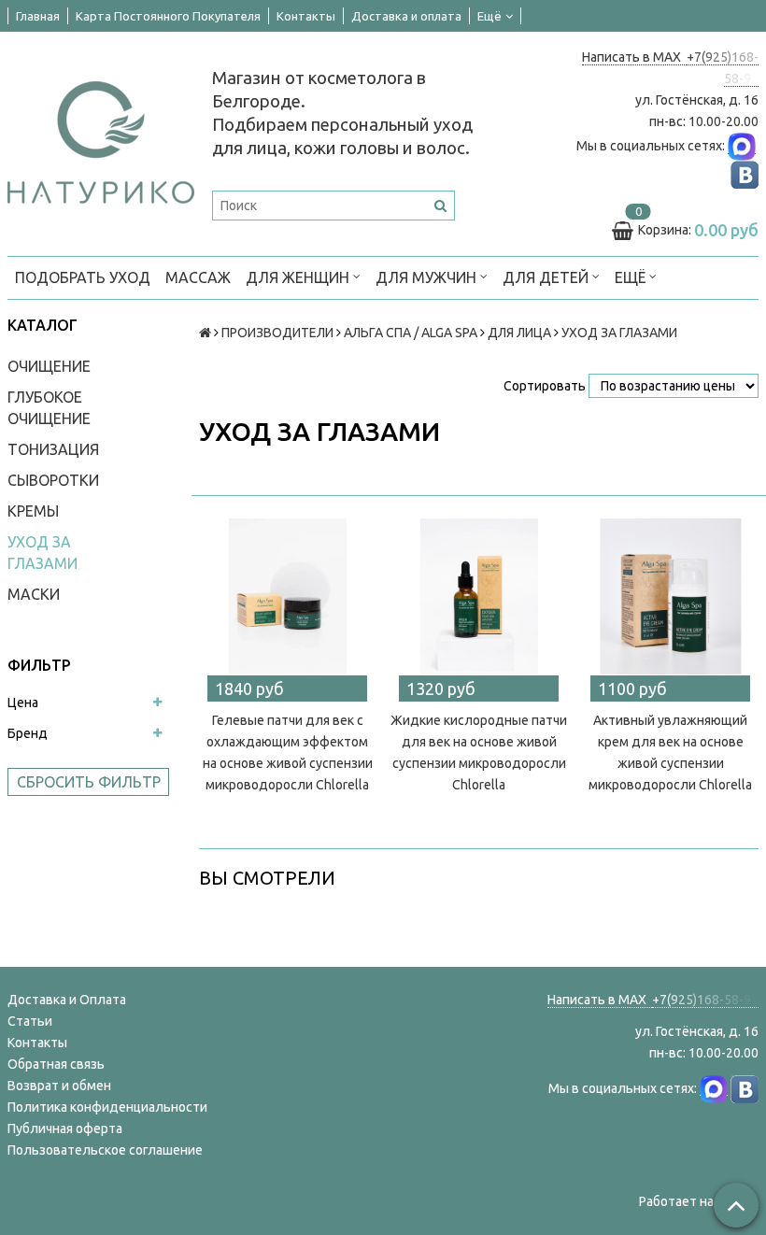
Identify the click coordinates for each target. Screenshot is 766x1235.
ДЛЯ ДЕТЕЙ (547, 277)
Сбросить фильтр (89, 782)
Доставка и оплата (406, 15)
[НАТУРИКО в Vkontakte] (745, 174)
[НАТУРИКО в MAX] (742, 146)
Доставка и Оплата (66, 999)
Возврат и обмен (59, 1085)
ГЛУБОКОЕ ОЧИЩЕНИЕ (49, 408)
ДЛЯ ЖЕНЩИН (299, 277)
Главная (38, 15)
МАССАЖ (198, 277)
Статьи (29, 1021)
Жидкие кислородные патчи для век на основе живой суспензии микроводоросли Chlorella (478, 752)
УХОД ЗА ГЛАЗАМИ (42, 552)
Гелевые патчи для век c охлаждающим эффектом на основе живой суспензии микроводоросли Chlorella (288, 752)
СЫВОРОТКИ (53, 480)
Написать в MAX (634, 57)
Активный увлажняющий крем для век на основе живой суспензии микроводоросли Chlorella (670, 752)
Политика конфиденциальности (107, 1107)
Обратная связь (56, 1064)
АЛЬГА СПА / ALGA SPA (410, 332)
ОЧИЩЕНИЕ (49, 366)
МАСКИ (33, 594)
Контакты (306, 15)
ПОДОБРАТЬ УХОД (82, 277)
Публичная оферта (64, 1128)
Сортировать (545, 385)
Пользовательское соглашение (105, 1150)
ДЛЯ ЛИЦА (519, 332)
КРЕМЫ (33, 511)
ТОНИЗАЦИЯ (53, 449)
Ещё (489, 15)
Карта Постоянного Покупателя (168, 15)
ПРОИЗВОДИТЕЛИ (277, 332)
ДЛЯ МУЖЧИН (428, 277)
